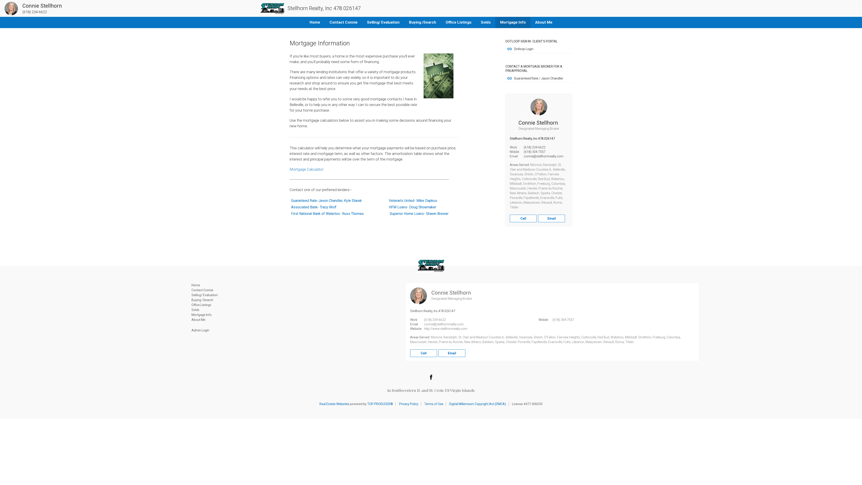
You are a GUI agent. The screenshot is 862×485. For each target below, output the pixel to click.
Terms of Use (433, 404)
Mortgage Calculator (306, 169)
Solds (486, 22)
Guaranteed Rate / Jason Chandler (538, 78)
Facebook (431, 377)
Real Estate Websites (334, 404)
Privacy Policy (408, 404)
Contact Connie (344, 22)
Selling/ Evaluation (383, 22)
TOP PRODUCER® (380, 404)
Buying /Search (422, 22)
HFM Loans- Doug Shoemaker (412, 207)
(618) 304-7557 (534, 152)
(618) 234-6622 (534, 147)
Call (523, 218)
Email (552, 218)
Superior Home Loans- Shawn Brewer (419, 214)
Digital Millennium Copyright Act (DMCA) (477, 404)
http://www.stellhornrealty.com (445, 329)
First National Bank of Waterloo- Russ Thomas (327, 214)
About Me (543, 22)
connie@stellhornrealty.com (543, 156)
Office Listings (458, 22)
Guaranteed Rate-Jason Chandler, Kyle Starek (326, 200)
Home (315, 22)
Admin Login (200, 330)
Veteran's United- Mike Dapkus (413, 200)
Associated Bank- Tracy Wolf (313, 207)
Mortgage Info (513, 22)
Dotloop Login (523, 49)
